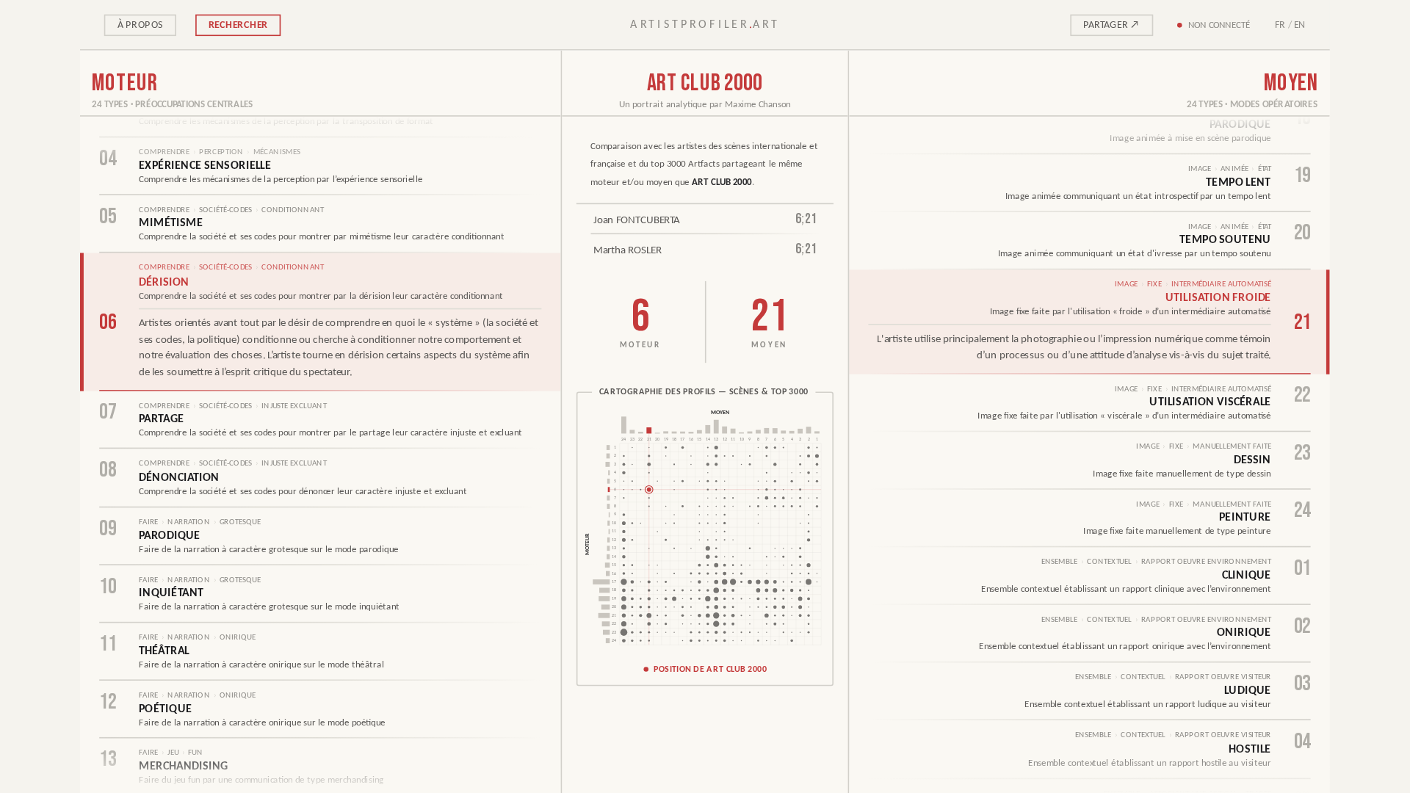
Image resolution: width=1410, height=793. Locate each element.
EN (1300, 24)
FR (1280, 24)
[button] (705, 538)
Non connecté (1219, 24)
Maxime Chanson (758, 104)
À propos (140, 24)
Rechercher (238, 24)
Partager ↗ (1111, 24)
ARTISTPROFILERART (705, 25)
